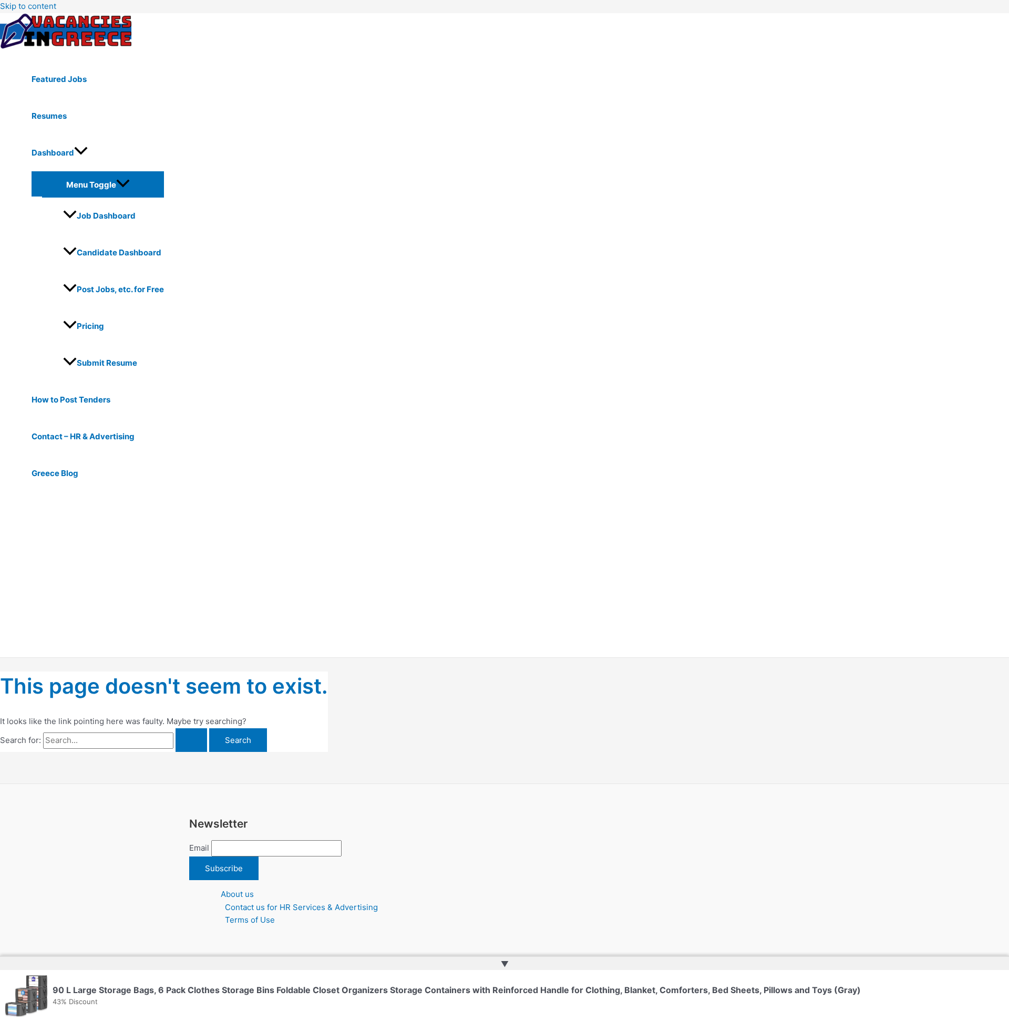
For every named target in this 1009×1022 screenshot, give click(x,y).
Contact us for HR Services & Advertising (301, 907)
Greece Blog (55, 473)
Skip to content (28, 6)
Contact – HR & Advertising (83, 436)
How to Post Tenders (71, 400)
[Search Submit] (191, 740)
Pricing (90, 326)
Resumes (49, 116)
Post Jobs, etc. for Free (120, 289)
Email (199, 848)
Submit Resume (107, 363)
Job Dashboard (106, 216)
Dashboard (53, 153)
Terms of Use (250, 920)
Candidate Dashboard (119, 252)
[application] (81, 153)
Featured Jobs (59, 79)
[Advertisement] (326, 578)
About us (237, 894)
